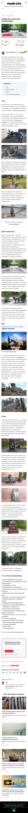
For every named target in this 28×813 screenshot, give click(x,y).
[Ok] (26, 807)
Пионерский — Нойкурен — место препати (13, 620)
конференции (20, 661)
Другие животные (10, 89)
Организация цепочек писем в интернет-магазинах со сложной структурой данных (13, 790)
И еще (7, 92)
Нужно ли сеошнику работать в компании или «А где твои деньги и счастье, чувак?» (13, 764)
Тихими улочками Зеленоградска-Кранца (13, 622)
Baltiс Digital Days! (19, 632)
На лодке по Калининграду (10, 618)
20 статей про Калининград (12, 94)
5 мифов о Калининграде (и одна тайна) (12, 579)
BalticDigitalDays (7, 35)
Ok (14, 810)
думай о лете (5, 661)
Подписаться (9, 651)
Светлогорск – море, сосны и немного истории (13, 597)
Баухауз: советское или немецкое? (11, 608)
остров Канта (22, 310)
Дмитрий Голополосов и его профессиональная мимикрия (10, 738)
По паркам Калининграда (9, 624)
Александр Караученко (10, 351)
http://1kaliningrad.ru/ (14, 224)
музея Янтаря (20, 357)
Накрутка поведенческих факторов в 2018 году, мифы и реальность (13, 712)
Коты (7, 87)
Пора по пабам (7, 626)
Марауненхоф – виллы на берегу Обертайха (14, 604)
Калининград (12, 661)
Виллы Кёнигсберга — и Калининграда (12, 587)
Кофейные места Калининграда (11, 606)
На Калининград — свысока (9, 585)
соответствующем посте (19, 110)
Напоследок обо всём (8, 628)
